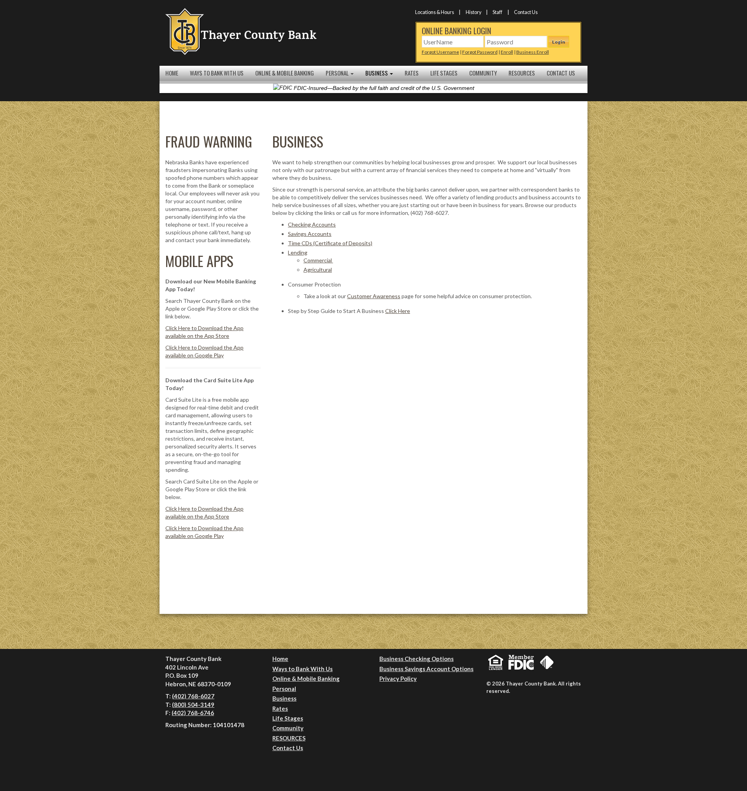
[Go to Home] (241, 31)
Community (483, 73)
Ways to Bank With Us (217, 73)
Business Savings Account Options (426, 668)
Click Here (397, 311)
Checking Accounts (312, 224)
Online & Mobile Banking (284, 73)
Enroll (507, 52)
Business (377, 73)
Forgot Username (440, 52)
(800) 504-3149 (193, 704)
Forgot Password (480, 52)
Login (558, 42)
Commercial (318, 260)
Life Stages (444, 73)
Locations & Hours (434, 12)
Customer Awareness (373, 296)
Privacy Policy (398, 678)
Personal (338, 73)
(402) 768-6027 (193, 696)
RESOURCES (522, 73)
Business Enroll (532, 52)
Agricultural (317, 269)
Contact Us (526, 12)
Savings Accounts (309, 233)
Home (171, 73)
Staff (497, 12)
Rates (412, 73)
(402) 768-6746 (193, 712)
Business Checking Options (416, 658)
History (473, 12)
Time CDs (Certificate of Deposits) (330, 243)
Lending (297, 252)
